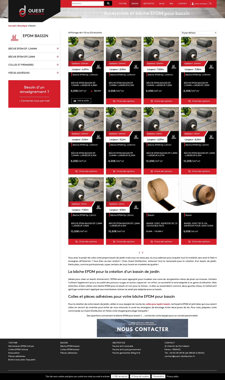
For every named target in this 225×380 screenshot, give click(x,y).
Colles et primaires (21, 65)
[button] (108, 3)
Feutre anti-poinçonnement (127, 350)
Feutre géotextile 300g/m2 (126, 353)
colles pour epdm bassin (158, 304)
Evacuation (14, 353)
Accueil (12, 26)
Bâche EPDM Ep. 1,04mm (22, 49)
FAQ (171, 4)
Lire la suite (83, 101)
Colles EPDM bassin (69, 350)
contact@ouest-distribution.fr (180, 356)
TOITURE (12, 343)
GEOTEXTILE (119, 343)
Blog (161, 4)
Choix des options (126, 101)
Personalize (158, 376)
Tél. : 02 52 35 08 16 (174, 353)
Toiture (123, 4)
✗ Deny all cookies (140, 376)
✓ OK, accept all (119, 376)
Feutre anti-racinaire (123, 346)
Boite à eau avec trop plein (21, 360)
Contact (182, 4)
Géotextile (148, 4)
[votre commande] (210, 4)
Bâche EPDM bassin (70, 346)
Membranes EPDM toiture (21, 346)
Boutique (22, 26)
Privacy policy (173, 376)
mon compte (200, 4)
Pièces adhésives (19, 73)
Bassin (135, 4)
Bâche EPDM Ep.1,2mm (21, 57)
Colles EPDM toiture (18, 350)
